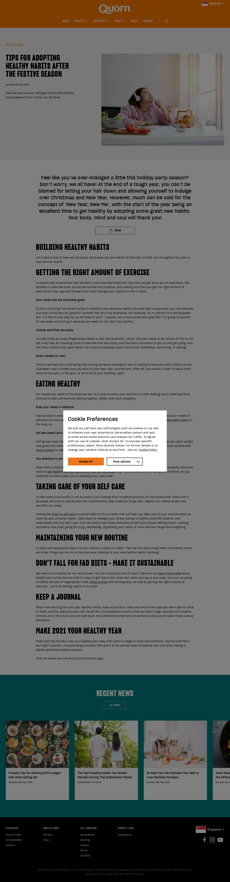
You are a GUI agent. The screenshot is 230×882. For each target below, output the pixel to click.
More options (122, 461)
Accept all (86, 461)
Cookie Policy (148, 449)
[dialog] (115, 441)
